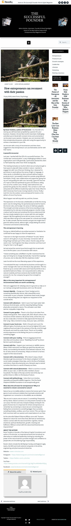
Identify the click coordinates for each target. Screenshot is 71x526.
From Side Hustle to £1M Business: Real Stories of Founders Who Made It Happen (65, 101)
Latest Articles (19, 84)
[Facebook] (59, 2)
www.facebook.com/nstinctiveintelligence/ (25, 467)
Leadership (27, 84)
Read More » (55, 112)
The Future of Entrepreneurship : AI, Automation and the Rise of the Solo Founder (57, 98)
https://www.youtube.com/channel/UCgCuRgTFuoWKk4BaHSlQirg (25, 463)
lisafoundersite (25, 492)
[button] (29, 42)
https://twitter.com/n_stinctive (20, 458)
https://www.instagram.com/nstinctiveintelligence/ (28, 455)
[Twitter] (62, 2)
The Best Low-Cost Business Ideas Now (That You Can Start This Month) (55, 132)
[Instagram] (65, 2)
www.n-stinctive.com (17, 451)
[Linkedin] (67, 2)
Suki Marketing (62, 519)
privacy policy (41, 519)
